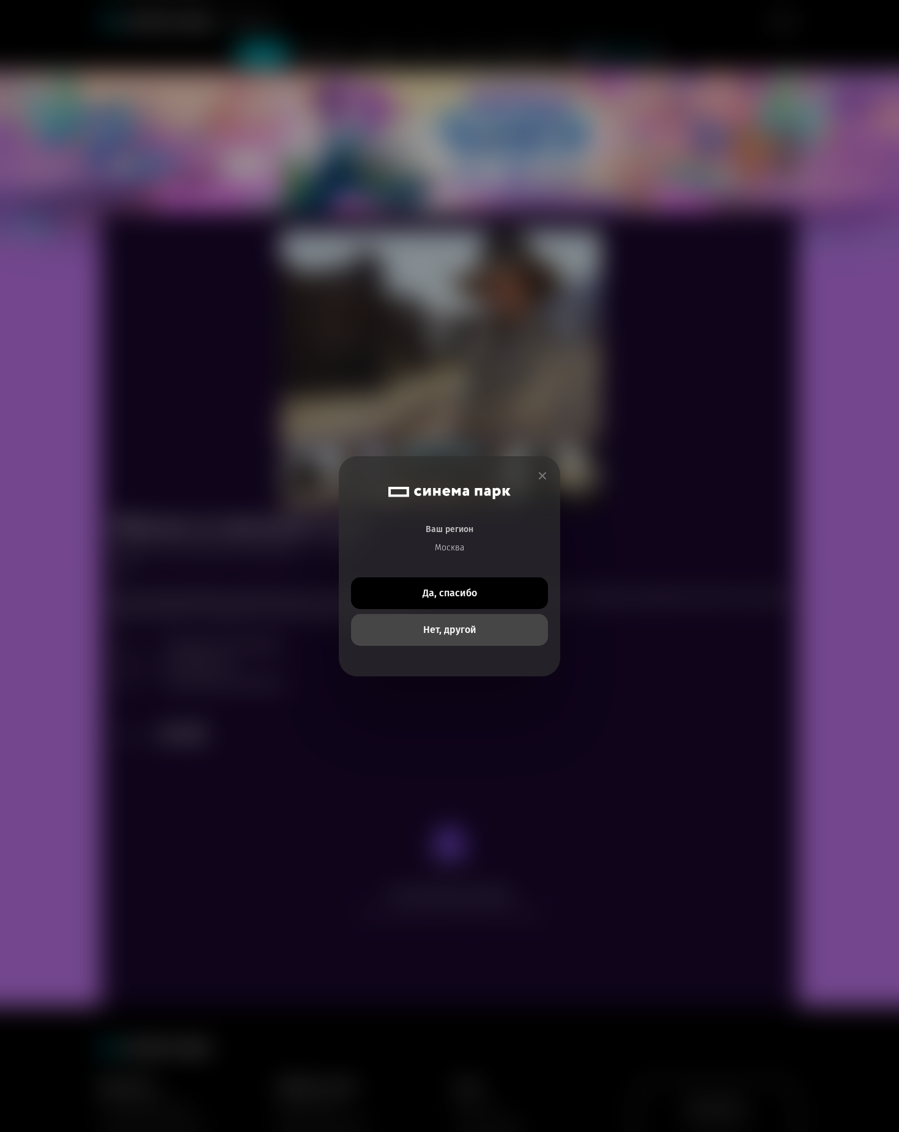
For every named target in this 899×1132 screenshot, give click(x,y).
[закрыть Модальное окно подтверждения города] (542, 476)
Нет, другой (449, 629)
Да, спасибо (450, 593)
